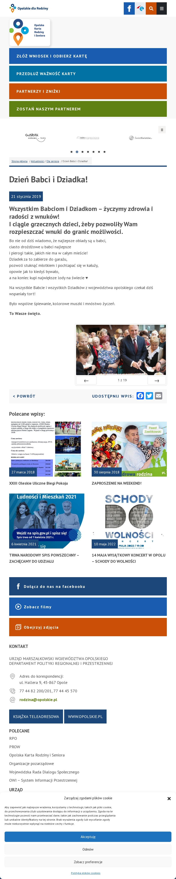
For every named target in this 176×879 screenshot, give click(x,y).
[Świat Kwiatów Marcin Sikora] (140, 137)
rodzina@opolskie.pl (38, 699)
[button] (169, 798)
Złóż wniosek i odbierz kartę (51, 56)
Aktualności (37, 161)
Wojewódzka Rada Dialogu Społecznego (44, 772)
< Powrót (24, 396)
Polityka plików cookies (85, 873)
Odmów (88, 849)
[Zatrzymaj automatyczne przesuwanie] (162, 129)
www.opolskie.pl (85, 716)
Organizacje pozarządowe (31, 763)
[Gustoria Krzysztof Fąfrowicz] (35, 137)
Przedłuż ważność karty (46, 73)
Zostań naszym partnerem (48, 109)
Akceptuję (88, 837)
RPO (13, 738)
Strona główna (19, 161)
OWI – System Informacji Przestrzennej (43, 780)
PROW (14, 746)
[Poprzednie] (86, 380)
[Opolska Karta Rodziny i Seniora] (88, 32)
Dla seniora (53, 161)
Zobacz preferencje (88, 862)
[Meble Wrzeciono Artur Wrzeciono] (88, 137)
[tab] (71, 152)
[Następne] (157, 380)
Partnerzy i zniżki (38, 91)
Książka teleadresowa (36, 716)
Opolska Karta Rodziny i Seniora (37, 755)
